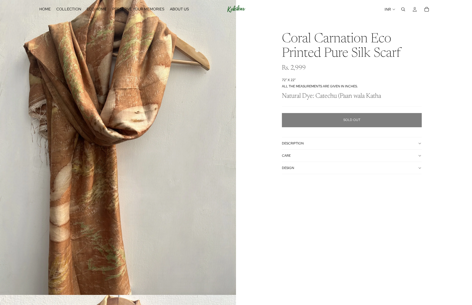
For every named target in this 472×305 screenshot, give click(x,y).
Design (288, 168)
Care (286, 155)
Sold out (351, 120)
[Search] (403, 9)
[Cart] (427, 9)
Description (293, 143)
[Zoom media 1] (118, 147)
